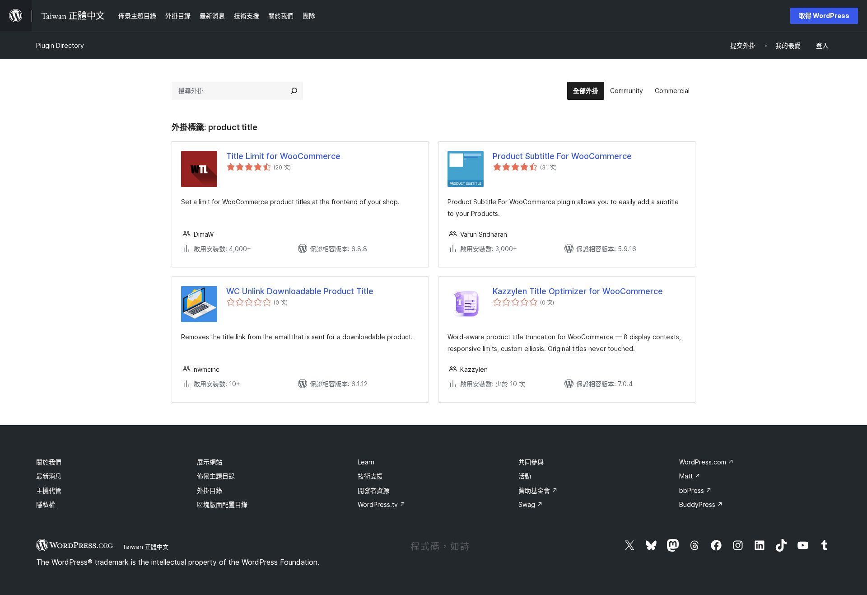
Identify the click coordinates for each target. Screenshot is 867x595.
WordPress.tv (382, 504)
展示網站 (209, 462)
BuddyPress (701, 504)
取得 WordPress (824, 15)
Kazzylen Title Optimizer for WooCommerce (578, 291)
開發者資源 (373, 490)
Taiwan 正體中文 (145, 546)
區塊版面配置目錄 (222, 504)
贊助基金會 (538, 490)
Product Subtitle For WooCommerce (562, 156)
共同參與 (531, 462)
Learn (366, 462)
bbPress (695, 490)
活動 (524, 476)
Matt (689, 476)
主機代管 (48, 490)
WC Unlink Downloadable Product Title (299, 291)
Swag (530, 504)
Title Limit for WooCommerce (283, 156)
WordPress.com (706, 462)
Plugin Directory (60, 45)
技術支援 (370, 476)
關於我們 (48, 462)
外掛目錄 (209, 490)
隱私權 (45, 504)
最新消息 (48, 476)
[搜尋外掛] (294, 91)
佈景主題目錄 (216, 476)
